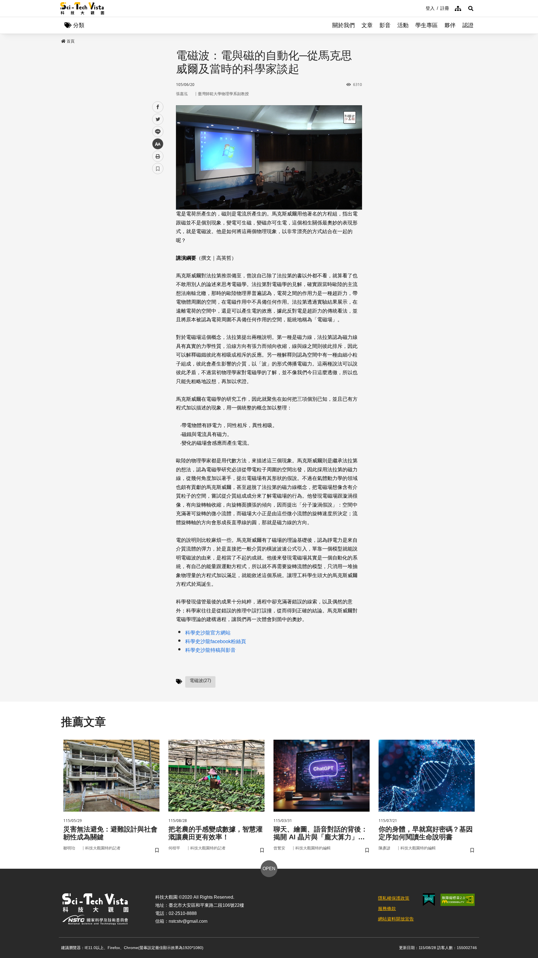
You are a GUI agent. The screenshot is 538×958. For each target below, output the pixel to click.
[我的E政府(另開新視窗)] (429, 899)
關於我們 (343, 25)
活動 (403, 25)
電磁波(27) (200, 680)
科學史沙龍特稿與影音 (210, 650)
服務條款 (387, 908)
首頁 (71, 41)
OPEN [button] (269, 868)
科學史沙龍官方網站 (208, 633)
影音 (385, 25)
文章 (367, 25)
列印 (157, 156)
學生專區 (426, 25)
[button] (470, 8)
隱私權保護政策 (393, 898)
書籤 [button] (157, 168)
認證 (468, 25)
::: (421, 8)
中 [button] (158, 144)
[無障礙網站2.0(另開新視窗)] (457, 900)
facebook (157, 107)
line (156, 131)
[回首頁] (82, 8)
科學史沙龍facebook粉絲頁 (215, 641)
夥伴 (450, 25)
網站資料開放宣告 (396, 919)
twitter (157, 119)
